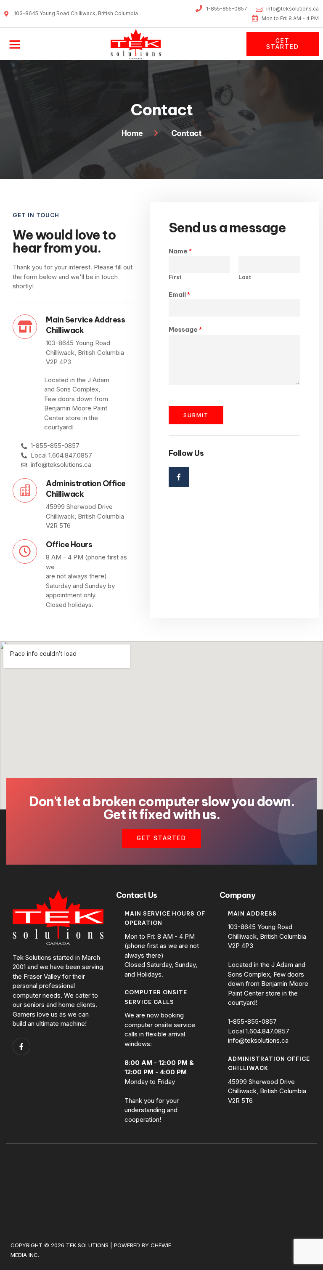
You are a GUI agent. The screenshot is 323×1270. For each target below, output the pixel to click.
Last (244, 277)
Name (180, 251)
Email (179, 294)
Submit (196, 415)
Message (185, 329)
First (175, 277)
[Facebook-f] (179, 477)
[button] (15, 44)
